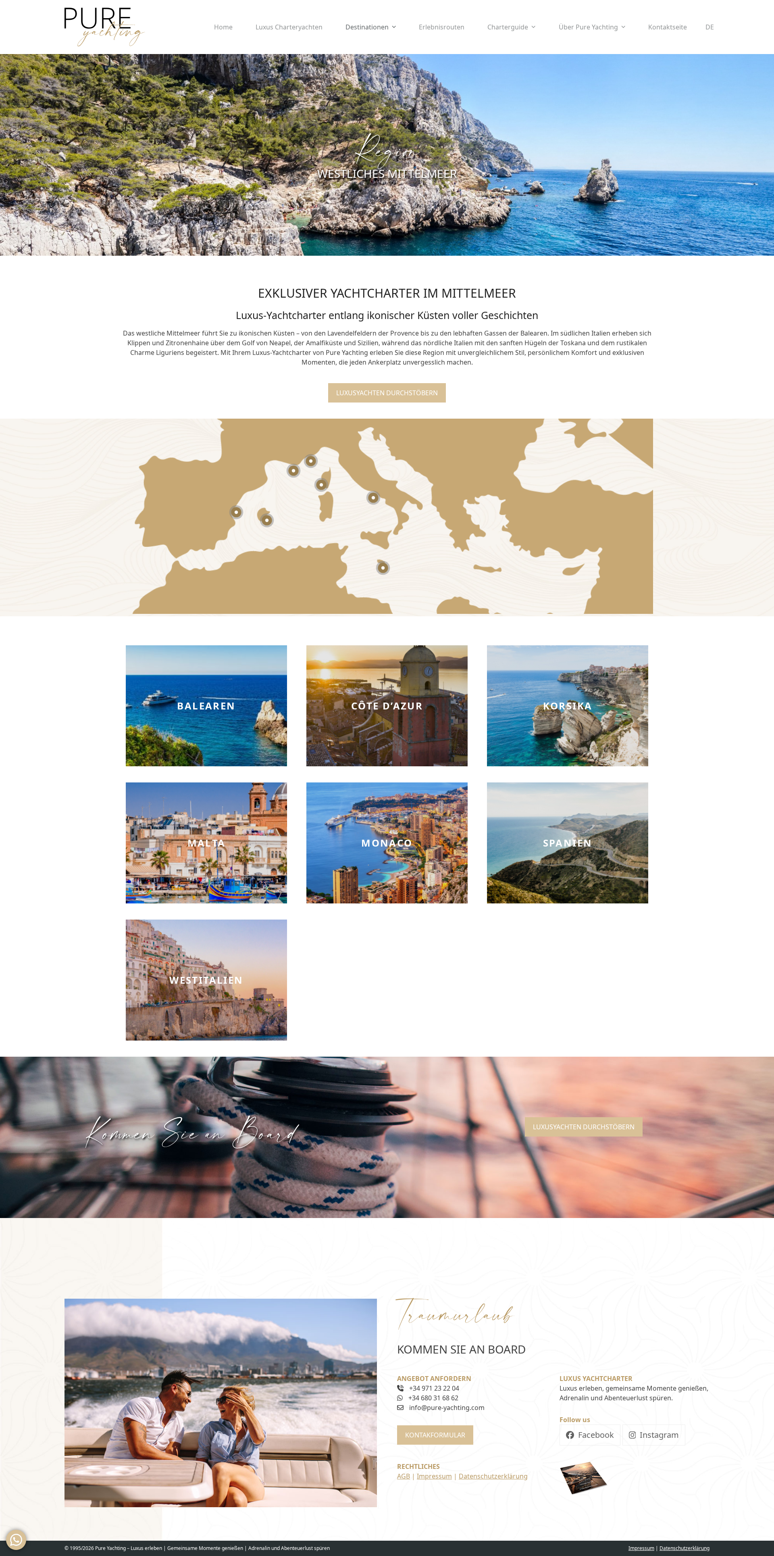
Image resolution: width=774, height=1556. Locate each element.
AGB (403, 1476)
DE (709, 27)
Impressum (434, 1476)
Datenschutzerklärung (493, 1476)
